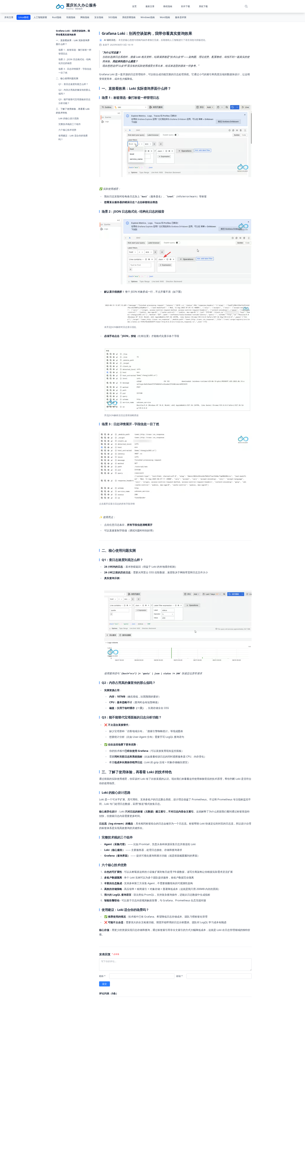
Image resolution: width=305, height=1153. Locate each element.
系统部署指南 (129, 17)
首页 (134, 6)
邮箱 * (179, 976)
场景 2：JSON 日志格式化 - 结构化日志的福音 (74, 61)
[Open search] (246, 6)
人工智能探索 (40, 17)
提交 (104, 983)
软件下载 (185, 6)
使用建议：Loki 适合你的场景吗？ (73, 137)
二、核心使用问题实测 (67, 78)
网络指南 (84, 17)
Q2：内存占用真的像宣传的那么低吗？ (74, 91)
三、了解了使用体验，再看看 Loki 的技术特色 (73, 110)
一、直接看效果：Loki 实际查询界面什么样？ (73, 42)
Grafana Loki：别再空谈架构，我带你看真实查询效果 (73, 32)
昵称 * (102, 976)
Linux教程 (23, 17)
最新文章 (150, 6)
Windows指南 (148, 17)
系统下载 (203, 6)
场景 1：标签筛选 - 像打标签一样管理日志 (74, 51)
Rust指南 (56, 17)
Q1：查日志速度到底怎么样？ (73, 84)
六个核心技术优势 (67, 129)
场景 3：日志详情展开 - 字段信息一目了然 (74, 70)
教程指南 (167, 6)
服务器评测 (180, 17)
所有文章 (8, 17)
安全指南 (98, 17)
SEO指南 (112, 17)
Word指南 (165, 17)
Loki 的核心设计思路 (68, 118)
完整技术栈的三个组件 (69, 124)
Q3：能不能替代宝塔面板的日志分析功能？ (74, 101)
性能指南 (70, 17)
